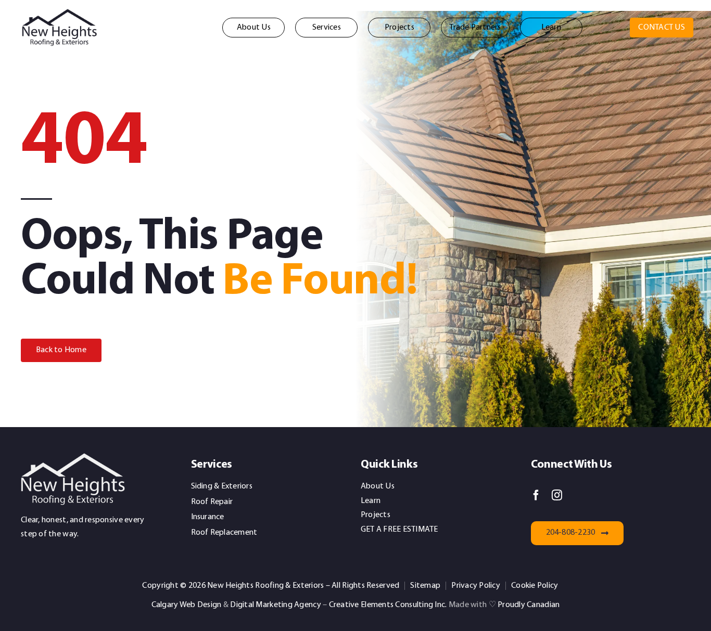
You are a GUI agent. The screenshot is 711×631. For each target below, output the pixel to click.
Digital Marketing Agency (275, 605)
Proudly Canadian (529, 605)
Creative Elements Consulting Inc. (388, 605)
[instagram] (557, 495)
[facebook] (536, 495)
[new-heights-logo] (73, 457)
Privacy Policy (475, 586)
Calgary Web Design (186, 605)
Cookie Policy (534, 586)
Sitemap (425, 586)
